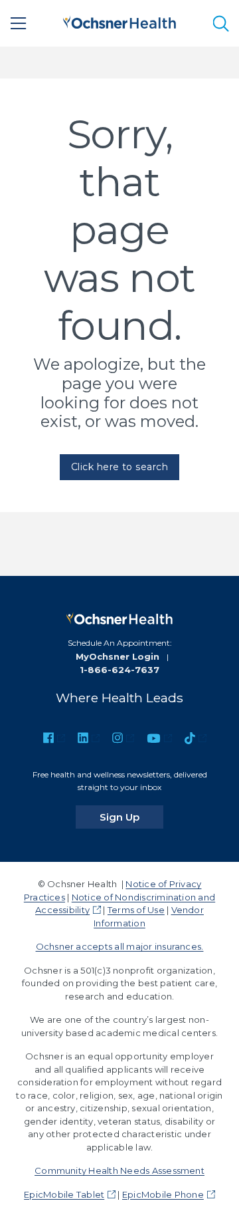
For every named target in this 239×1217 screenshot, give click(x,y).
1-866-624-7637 (119, 669)
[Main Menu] (18, 23)
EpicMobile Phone (163, 1194)
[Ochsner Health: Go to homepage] (119, 21)
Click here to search (120, 467)
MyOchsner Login (117, 656)
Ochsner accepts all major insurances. (120, 946)
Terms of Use (136, 909)
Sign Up (131, 816)
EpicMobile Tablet (64, 1194)
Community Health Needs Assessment (119, 1170)
